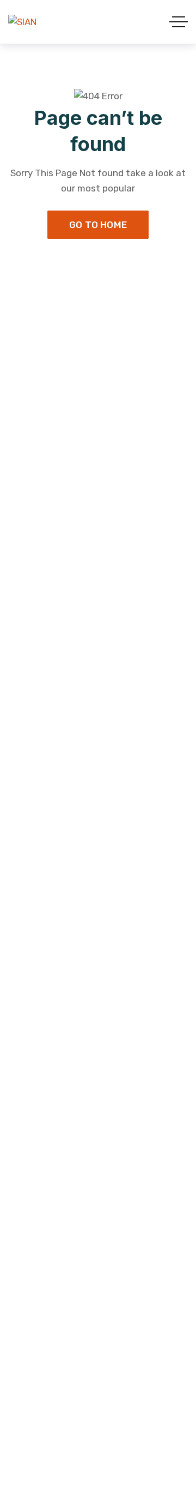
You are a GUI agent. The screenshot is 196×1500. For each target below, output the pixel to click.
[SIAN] (22, 21)
